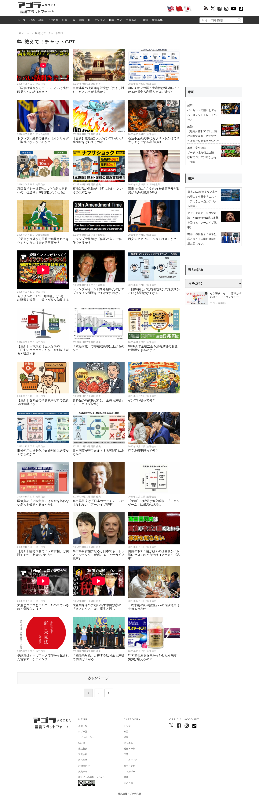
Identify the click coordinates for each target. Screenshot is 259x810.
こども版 (128, 783)
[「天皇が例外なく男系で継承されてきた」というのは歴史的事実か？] (43, 216)
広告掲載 (82, 760)
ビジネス (53, 20)
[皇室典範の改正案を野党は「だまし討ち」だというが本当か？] (99, 65)
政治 (32, 20)
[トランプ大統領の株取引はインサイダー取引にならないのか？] (43, 116)
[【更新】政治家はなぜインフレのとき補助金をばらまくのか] (99, 116)
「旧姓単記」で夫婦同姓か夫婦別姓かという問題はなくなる (154, 291)
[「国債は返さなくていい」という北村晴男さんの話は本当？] (43, 65)
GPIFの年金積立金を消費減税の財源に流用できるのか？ (152, 348)
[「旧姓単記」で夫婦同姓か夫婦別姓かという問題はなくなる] (154, 266)
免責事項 (82, 771)
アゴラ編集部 (42, 134)
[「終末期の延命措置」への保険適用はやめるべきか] (154, 582)
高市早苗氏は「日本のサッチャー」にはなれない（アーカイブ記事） (98, 502)
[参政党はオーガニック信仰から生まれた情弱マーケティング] (43, 633)
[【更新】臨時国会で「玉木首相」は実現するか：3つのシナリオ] (43, 528)
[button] (239, 20)
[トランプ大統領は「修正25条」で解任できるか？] (99, 216)
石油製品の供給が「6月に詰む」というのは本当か (98, 190)
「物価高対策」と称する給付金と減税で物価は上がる (98, 657)
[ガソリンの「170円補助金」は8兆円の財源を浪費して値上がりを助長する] (43, 269)
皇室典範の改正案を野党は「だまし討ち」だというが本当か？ (98, 89)
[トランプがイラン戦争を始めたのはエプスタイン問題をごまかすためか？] (99, 266)
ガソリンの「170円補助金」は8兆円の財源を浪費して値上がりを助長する (43, 298)
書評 (145, 20)
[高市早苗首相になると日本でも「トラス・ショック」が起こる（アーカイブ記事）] (99, 528)
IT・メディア (130, 760)
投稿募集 (157, 20)
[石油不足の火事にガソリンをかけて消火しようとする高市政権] (154, 116)
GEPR (81, 743)
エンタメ (99, 20)
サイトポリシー (86, 737)
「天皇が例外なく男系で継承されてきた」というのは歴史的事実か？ (43, 240)
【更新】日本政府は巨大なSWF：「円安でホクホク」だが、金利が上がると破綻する (43, 350)
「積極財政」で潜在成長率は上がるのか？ (98, 348)
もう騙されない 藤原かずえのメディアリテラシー (226, 295)
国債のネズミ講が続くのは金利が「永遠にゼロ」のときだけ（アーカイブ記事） (154, 555)
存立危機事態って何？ (143, 450)
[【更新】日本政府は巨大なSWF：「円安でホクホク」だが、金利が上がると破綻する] (43, 324)
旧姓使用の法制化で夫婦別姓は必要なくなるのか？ (43, 452)
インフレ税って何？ (141, 400)
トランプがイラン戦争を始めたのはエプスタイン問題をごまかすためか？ (98, 291)
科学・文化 (115, 20)
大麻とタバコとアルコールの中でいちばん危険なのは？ (43, 607)
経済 (41, 20)
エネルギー (132, 20)
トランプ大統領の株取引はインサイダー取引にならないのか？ (43, 140)
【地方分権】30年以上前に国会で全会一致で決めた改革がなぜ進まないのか (203, 136)
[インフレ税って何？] (154, 378)
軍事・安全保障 (196, 147)
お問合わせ (84, 766)
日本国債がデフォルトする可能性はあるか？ (98, 452)
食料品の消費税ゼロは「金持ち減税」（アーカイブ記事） (98, 402)
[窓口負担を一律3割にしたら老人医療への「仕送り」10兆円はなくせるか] (43, 166)
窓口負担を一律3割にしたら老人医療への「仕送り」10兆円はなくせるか (42, 190)
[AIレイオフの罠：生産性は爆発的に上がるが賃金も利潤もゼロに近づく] (154, 65)
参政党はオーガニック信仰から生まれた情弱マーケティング (43, 657)
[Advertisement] (111, 8)
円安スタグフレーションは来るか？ (152, 239)
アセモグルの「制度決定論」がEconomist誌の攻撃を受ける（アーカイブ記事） (202, 220)
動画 (191, 92)
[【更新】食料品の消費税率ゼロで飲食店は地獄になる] (43, 378)
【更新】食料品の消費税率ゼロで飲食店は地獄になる (43, 402)
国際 (81, 20)
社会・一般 (68, 20)
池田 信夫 (40, 84)
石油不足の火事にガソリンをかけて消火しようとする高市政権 (154, 140)
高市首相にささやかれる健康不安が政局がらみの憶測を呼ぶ (154, 190)
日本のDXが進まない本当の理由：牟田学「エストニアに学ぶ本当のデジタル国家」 (202, 199)
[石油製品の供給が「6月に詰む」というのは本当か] (99, 166)
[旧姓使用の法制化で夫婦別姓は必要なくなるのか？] (43, 428)
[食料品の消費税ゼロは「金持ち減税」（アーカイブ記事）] (99, 378)
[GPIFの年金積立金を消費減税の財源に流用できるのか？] (154, 324)
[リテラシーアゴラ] (196, 299)
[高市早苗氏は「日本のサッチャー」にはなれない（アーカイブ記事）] (99, 478)
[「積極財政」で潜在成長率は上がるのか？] (99, 324)
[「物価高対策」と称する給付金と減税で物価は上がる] (99, 633)
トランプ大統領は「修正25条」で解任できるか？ (97, 240)
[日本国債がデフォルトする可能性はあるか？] (99, 428)
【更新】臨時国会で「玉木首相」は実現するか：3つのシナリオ (43, 553)
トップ (22, 20)
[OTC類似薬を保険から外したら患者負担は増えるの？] (154, 633)
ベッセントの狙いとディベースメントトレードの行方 (202, 115)
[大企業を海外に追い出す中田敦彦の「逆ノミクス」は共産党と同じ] (99, 582)
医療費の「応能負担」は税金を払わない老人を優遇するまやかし (43, 502)
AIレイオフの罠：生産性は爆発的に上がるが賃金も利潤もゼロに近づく (153, 89)
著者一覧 (82, 726)
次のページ (98, 678)
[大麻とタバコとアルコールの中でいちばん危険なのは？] (43, 582)
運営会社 (82, 754)
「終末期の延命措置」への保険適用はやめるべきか (154, 607)
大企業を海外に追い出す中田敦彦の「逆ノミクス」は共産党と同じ (97, 607)
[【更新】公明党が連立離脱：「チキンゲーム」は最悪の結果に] (154, 478)
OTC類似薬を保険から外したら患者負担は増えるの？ (152, 657)
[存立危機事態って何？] (154, 428)
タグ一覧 (82, 731)
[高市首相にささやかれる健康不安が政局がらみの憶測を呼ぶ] (154, 166)
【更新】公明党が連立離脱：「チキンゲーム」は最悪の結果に (154, 502)
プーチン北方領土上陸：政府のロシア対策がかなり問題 (202, 157)
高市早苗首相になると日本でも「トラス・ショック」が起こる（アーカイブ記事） (98, 555)
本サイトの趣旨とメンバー (92, 777)
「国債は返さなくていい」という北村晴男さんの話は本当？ (43, 89)
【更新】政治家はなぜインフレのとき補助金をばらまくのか (98, 140)
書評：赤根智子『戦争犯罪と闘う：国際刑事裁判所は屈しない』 (202, 239)
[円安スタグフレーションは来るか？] (154, 216)
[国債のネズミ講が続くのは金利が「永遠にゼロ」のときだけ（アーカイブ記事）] (154, 528)
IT (89, 20)
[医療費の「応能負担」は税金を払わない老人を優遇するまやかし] (43, 478)
